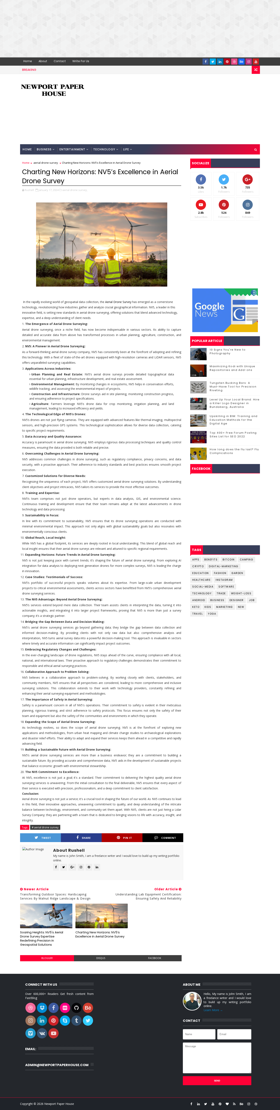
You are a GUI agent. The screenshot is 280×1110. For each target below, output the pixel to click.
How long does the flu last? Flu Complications (234, 451)
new (241, 607)
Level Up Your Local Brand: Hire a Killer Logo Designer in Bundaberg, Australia (235, 403)
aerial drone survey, (75, 190)
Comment (168, 838)
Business (44, 149)
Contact (60, 61)
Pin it (127, 838)
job (252, 600)
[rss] (234, 1104)
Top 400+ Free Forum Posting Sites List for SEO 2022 (233, 434)
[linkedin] (220, 61)
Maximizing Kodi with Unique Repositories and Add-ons (232, 368)
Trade (221, 593)
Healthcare (201, 580)
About (43, 61)
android (198, 600)
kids (208, 607)
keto (195, 607)
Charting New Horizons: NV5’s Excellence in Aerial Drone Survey (99, 934)
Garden (237, 573)
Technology (104, 149)
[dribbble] (234, 61)
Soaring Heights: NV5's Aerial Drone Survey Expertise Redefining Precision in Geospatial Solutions (41, 938)
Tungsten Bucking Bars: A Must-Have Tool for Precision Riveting (233, 386)
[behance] (241, 61)
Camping (246, 559)
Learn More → (213, 1010)
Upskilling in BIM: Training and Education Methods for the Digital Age (234, 419)
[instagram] (249, 61)
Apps (195, 559)
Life (126, 149)
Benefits (210, 559)
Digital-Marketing (223, 566)
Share (86, 838)
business (217, 600)
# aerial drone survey (45, 827)
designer (237, 600)
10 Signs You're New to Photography (228, 351)
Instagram (224, 580)
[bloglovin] (227, 1104)
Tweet (46, 838)
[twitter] (213, 61)
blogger (47, 958)
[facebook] (206, 61)
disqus (100, 958)
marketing (224, 607)
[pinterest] (227, 61)
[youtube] (256, 61)
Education (200, 573)
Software (226, 586)
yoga (212, 613)
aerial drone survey (45, 163)
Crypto (198, 566)
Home (27, 61)
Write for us (80, 61)
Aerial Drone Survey (118, 302)
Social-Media (202, 586)
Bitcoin (229, 559)
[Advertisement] (123, 28)
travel (197, 613)
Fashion (220, 573)
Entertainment (72, 149)
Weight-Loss (241, 593)
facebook (154, 958)
